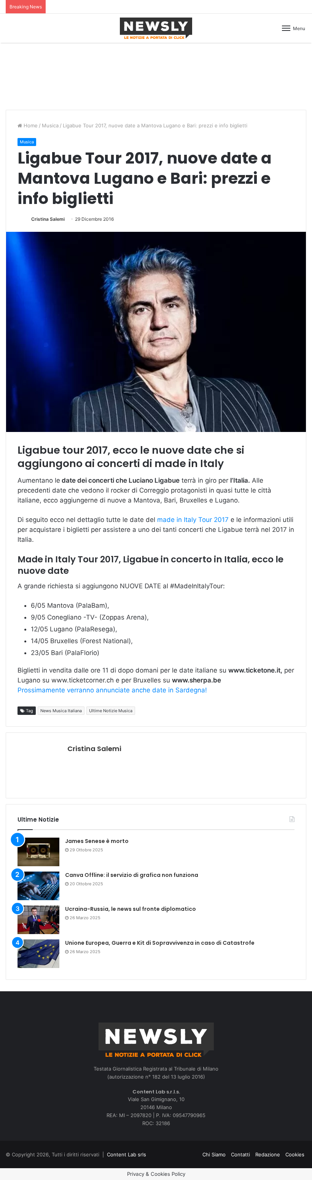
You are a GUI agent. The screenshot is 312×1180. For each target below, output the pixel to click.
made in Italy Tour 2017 (194, 519)
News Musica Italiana (61, 710)
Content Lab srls (126, 1154)
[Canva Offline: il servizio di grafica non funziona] (38, 886)
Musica (50, 125)
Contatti (240, 1154)
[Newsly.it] (156, 28)
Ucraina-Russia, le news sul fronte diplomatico (130, 909)
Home (30, 125)
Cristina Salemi (48, 219)
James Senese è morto (97, 841)
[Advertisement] (156, 75)
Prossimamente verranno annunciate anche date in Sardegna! (112, 690)
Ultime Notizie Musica (110, 710)
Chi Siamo (214, 1154)
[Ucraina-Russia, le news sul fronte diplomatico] (38, 919)
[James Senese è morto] (38, 852)
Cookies (294, 1154)
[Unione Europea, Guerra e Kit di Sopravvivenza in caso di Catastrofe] (38, 953)
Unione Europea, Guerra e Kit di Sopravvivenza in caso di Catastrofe (160, 943)
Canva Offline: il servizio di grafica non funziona (131, 875)
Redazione (267, 1154)
